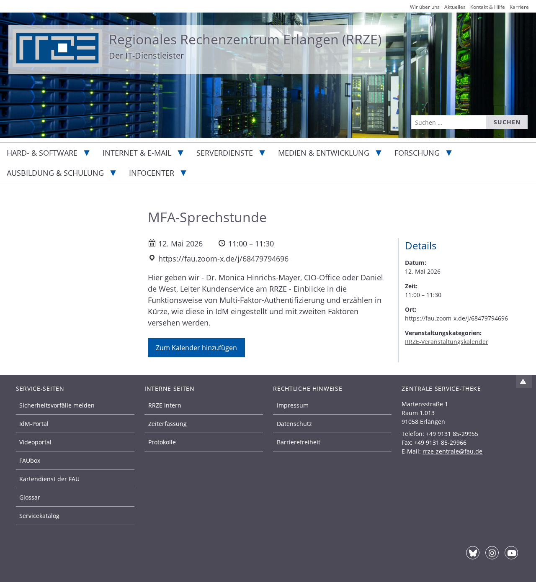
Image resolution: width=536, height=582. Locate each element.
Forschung (417, 153)
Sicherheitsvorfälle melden (57, 405)
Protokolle (162, 442)
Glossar (29, 497)
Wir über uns (425, 6)
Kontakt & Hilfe (487, 6)
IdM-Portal (34, 424)
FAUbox (29, 460)
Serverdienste (224, 153)
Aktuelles (455, 6)
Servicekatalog (39, 516)
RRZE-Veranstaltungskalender (446, 342)
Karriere (519, 6)
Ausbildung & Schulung (55, 173)
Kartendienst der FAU (49, 479)
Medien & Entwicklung (323, 153)
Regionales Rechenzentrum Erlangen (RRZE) (245, 39)
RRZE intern (164, 405)
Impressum (293, 405)
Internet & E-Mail (137, 153)
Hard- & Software (42, 153)
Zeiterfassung (167, 424)
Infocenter (151, 173)
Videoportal (35, 442)
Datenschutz (294, 424)
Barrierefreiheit (298, 442)
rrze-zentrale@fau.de (452, 451)
